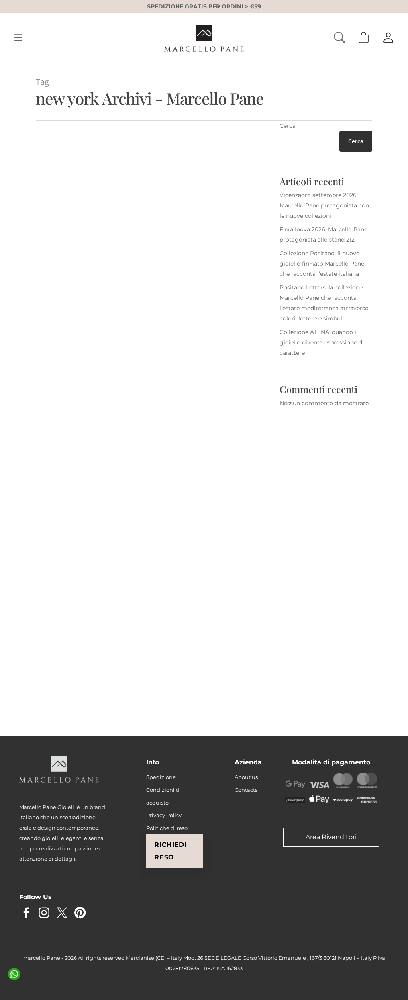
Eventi (50, 375)
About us (246, 777)
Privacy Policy (164, 815)
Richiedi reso (170, 851)
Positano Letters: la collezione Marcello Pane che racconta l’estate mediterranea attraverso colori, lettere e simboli (324, 303)
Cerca (288, 125)
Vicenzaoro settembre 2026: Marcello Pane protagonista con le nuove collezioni (324, 205)
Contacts (246, 790)
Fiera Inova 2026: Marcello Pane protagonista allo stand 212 (323, 234)
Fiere (67, 375)
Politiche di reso (167, 828)
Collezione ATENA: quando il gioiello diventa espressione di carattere (322, 342)
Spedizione (161, 777)
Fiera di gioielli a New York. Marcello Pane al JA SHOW (86, 633)
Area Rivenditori (331, 837)
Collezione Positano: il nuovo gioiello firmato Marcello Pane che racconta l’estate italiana (322, 263)
